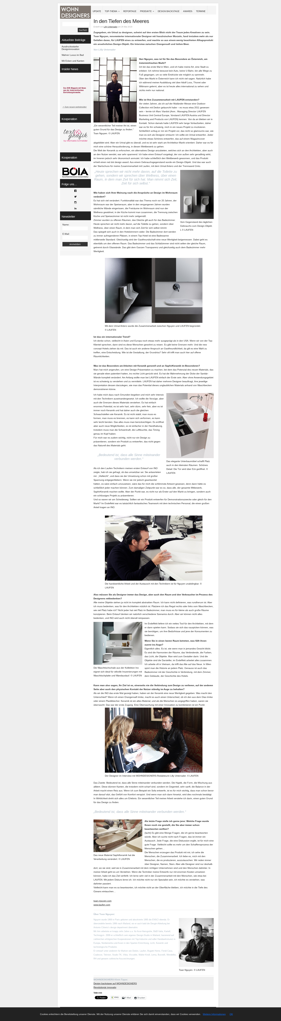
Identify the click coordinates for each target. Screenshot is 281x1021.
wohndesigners (75, 12)
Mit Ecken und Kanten (73, 61)
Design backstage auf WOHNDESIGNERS (115, 983)
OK (231, 1014)
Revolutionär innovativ (105, 987)
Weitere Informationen (214, 1014)
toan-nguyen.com (103, 901)
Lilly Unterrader (110, 27)
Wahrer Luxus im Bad (73, 55)
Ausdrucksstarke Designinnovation (70, 47)
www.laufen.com (102, 904)
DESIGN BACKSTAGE (169, 11)
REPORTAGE (129, 11)
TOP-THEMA (110, 11)
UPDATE (97, 11)
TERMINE (201, 11)
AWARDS (187, 11)
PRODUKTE (145, 11)
